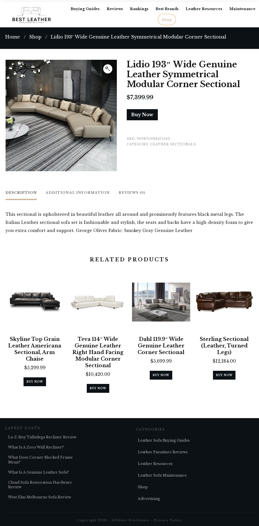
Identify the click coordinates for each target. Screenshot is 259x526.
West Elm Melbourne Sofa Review (39, 497)
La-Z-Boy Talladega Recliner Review (42, 437)
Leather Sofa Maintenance (162, 475)
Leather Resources (155, 463)
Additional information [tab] (78, 192)
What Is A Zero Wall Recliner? (36, 447)
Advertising (149, 498)
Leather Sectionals (173, 144)
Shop (143, 487)
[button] (107, 68)
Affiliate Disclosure (130, 520)
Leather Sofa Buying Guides (164, 440)
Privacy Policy (168, 520)
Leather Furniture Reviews (163, 452)
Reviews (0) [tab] (132, 192)
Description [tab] (21, 192)
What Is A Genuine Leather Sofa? (38, 472)
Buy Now (142, 115)
